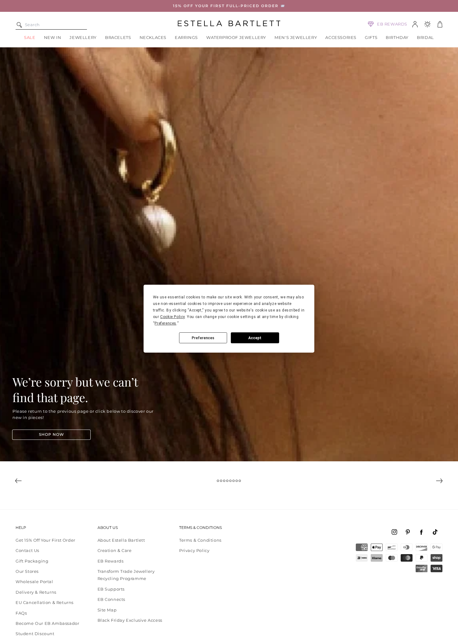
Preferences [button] (165, 323)
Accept (254, 337)
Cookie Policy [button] (172, 317)
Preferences (203, 337)
